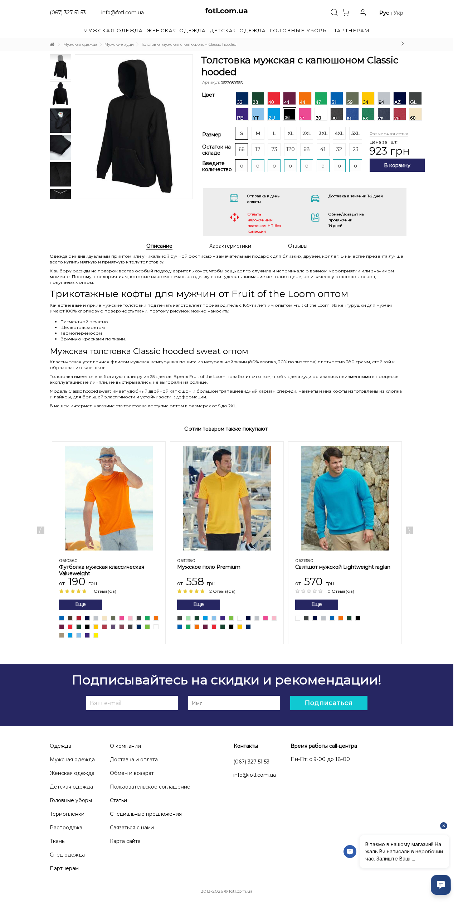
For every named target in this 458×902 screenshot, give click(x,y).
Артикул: (211, 82)
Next (60, 191)
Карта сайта (125, 841)
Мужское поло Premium (208, 567)
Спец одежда (67, 855)
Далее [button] (197, 114)
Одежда (60, 746)
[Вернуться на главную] (52, 44)
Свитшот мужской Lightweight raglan (342, 567)
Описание (159, 246)
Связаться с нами (132, 827)
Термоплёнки (67, 814)
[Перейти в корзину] (347, 12)
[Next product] (402, 43)
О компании (125, 746)
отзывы (297, 246)
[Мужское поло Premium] (227, 498)
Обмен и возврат (132, 773)
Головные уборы (71, 800)
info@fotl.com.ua (122, 12)
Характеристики (230, 246)
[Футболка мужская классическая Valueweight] (108, 498)
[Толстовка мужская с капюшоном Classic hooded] (134, 127)
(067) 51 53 (68, 12)
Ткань (57, 841)
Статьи (118, 800)
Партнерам (64, 868)
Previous (40, 530)
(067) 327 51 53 (251, 761)
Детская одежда (71, 787)
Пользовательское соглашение (150, 787)
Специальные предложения (146, 814)
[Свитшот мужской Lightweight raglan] (345, 498)
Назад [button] (66, 114)
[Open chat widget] (441, 885)
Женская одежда (72, 773)
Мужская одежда (72, 759)
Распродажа (66, 827)
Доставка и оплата (134, 759)
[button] (351, 30)
